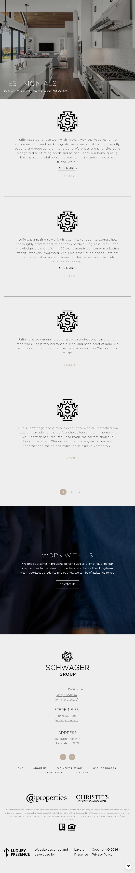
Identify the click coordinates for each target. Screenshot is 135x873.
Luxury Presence (81, 852)
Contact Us (80, 772)
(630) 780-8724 (66, 695)
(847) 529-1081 (66, 715)
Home (20, 768)
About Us (40, 768)
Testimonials (52, 772)
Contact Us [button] (67, 584)
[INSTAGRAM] (72, 757)
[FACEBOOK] (63, 757)
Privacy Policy (102, 854)
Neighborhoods (104, 768)
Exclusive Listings (69, 768)
